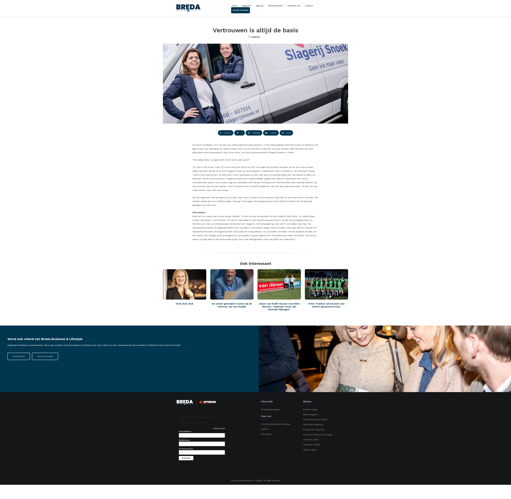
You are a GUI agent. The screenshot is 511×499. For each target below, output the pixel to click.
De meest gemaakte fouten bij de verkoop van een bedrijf (232, 305)
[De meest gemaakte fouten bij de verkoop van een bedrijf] (232, 284)
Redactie (256, 37)
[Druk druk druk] (184, 284)
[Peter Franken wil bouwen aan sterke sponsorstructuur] (326, 284)
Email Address (185, 431)
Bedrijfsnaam (184, 440)
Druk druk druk (184, 303)
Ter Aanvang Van (186, 449)
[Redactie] (250, 37)
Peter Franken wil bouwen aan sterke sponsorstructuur (326, 305)
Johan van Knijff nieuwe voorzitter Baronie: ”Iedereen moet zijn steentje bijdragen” (279, 306)
